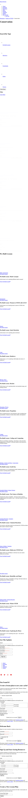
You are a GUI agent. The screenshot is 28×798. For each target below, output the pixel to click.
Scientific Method (4, 490)
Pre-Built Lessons (4, 113)
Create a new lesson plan (17, 126)
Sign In (19, 717)
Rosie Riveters (3, 1)
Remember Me (5, 737)
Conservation (15, 112)
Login (2, 738)
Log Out (7, 16)
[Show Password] (13, 712)
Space (5, 379)
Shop (4, 10)
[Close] (0, 784)
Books (1, 176)
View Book (3, 181)
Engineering (5, 272)
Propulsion (2, 407)
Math (1, 272)
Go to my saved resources (5, 126)
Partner (4, 13)
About (4, 6)
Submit (2, 796)
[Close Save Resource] (1, 124)
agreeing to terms (19, 719)
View (1, 243)
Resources (5, 8)
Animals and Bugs (8, 112)
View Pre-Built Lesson (5, 118)
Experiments (2, 144)
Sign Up (3, 656)
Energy (1, 326)
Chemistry (11, 518)
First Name (16, 704)
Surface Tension (11, 490)
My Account (5, 14)
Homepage (2, 18)
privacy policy (10, 721)
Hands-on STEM (9, 18)
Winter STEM (3, 599)
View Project (3, 213)
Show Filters (3, 89)
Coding (1, 434)
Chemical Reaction (4, 518)
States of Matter (3, 546)
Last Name (16, 706)
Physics (1, 379)
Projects (1, 207)
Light (1, 352)
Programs (5, 7)
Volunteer (5, 12)
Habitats (2, 112)
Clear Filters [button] (2, 94)
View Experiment (4, 150)
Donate (4, 11)
